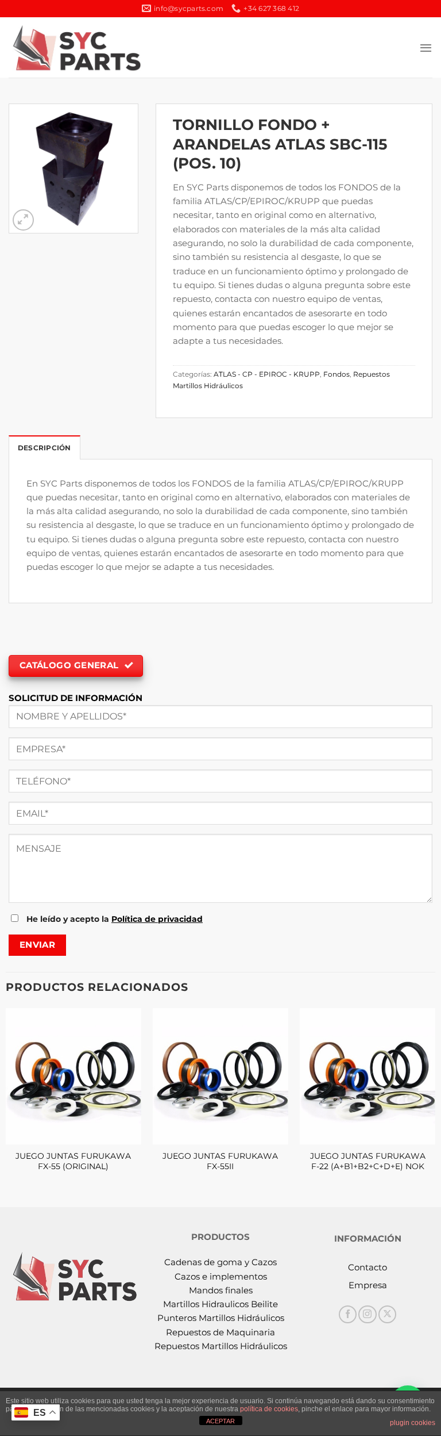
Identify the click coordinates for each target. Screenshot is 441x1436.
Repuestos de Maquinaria (220, 1332)
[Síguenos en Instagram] (367, 1314)
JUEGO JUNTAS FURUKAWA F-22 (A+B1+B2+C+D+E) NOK (367, 1161)
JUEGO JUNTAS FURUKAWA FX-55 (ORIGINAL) (73, 1161)
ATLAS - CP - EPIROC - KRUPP (267, 374)
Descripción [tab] (44, 447)
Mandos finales (221, 1290)
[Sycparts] (75, 47)
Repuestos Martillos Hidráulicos (220, 1346)
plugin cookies (412, 1423)
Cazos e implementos (221, 1276)
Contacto (367, 1267)
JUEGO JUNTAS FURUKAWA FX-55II (220, 1161)
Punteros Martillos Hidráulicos (220, 1317)
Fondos (336, 374)
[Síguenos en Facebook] (348, 1314)
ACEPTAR (220, 1421)
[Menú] (425, 48)
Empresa (368, 1285)
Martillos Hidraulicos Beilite (220, 1304)
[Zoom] (23, 220)
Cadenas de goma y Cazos (220, 1262)
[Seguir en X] (387, 1314)
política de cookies (269, 1409)
